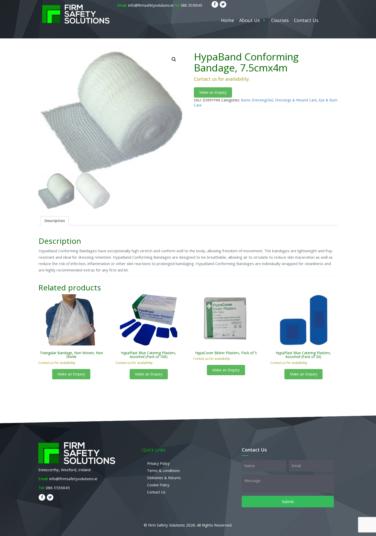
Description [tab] (55, 220)
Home (227, 20)
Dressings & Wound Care (296, 100)
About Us (249, 20)
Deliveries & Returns (164, 477)
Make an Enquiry (213, 92)
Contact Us (306, 20)
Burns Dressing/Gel (257, 100)
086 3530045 (191, 5)
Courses (280, 20)
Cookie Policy (158, 484)
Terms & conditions (163, 470)
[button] (174, 59)
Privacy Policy (158, 463)
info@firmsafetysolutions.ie (150, 5)
